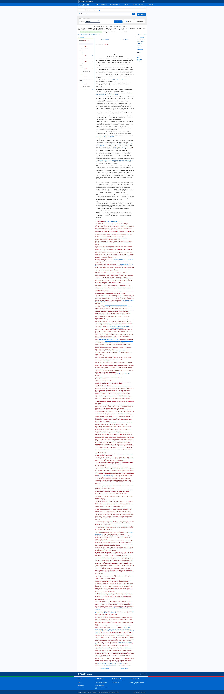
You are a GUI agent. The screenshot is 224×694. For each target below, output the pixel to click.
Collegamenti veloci (81, 685)
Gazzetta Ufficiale (98, 684)
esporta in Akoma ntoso (140, 57)
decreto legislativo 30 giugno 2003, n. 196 (105, 136)
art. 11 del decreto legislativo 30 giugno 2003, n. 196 (116, 351)
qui (99, 10)
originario (129, 21)
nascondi (82, 37)
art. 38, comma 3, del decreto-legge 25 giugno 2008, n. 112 (119, 326)
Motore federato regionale (99, 685)
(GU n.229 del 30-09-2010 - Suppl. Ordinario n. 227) (89, 34)
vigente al (82, 21)
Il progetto (79, 682)
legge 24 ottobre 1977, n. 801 (127, 225)
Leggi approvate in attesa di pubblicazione (102, 687)
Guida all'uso (80, 684)
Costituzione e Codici (98, 680)
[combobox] (106, 14)
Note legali (89, 692)
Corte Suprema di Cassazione (135, 680)
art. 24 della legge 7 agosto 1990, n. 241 (114, 221)
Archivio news (80, 680)
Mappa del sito (95, 692)
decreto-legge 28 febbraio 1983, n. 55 (103, 631)
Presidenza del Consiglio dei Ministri (118, 680)
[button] (98, 21)
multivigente (140, 21)
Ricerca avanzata (141, 14)
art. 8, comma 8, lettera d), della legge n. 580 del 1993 (114, 612)
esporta (138, 55)
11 (82, 88)
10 (82, 82)
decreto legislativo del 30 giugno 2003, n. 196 (108, 339)
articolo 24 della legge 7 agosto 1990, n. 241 (117, 80)
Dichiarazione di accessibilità (106, 692)
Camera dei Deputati (115, 682)
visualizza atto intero (141, 34)
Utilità (96, 688)
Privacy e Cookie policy (82, 692)
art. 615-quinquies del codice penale (106, 475)
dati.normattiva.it (115, 692)
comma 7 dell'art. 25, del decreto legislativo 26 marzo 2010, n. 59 (119, 341)
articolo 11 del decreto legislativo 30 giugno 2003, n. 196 (120, 147)
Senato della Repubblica (116, 684)
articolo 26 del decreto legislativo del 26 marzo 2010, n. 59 (114, 93)
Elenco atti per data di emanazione (101, 682)
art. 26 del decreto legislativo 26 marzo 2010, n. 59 (116, 305)
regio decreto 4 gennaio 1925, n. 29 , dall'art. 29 (118, 629)
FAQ (99, 692)
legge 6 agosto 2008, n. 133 (117, 328)
